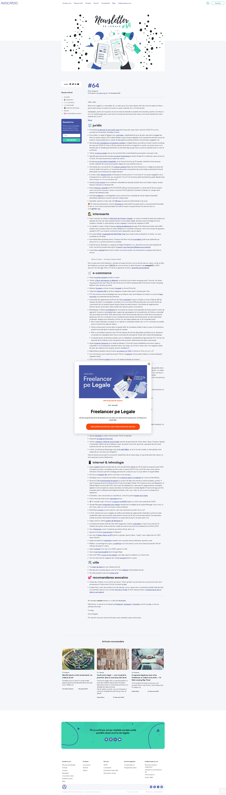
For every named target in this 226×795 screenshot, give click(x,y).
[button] (149, 364)
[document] (113, 397)
